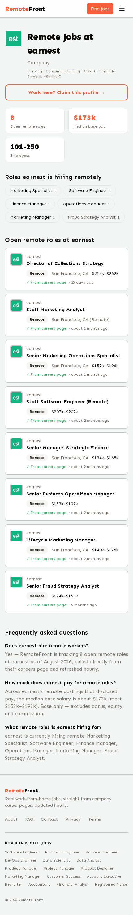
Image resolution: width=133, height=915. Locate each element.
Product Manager (21, 868)
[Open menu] (122, 8)
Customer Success (64, 876)
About (11, 819)
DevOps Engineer (20, 860)
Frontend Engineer (62, 852)
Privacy (73, 819)
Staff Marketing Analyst (55, 309)
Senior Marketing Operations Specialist (73, 355)
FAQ (29, 819)
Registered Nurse (111, 884)
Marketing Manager (32, 217)
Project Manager (59, 868)
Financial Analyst (73, 884)
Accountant (39, 884)
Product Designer (97, 868)
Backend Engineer (102, 852)
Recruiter (13, 884)
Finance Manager (30, 204)
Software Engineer (90, 190)
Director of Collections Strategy (65, 263)
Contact (49, 819)
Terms (94, 819)
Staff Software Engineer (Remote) (67, 401)
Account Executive (104, 876)
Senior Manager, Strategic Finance (67, 448)
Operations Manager (86, 204)
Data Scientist (56, 860)
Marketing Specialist (33, 190)
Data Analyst (88, 860)
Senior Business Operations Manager (70, 494)
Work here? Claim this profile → (66, 92)
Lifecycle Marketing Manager (60, 540)
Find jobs (100, 8)
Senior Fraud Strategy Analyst (62, 586)
